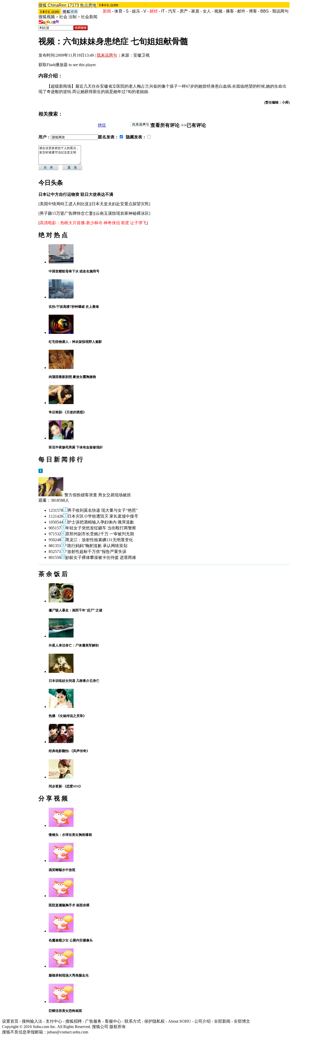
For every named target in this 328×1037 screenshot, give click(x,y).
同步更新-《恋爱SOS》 (66, 786)
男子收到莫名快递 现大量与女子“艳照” (102, 510)
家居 (195, 11)
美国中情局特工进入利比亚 (64, 204)
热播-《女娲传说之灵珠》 (67, 716)
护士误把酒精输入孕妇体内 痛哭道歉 (100, 522)
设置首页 (10, 1021)
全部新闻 (222, 1021)
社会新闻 (89, 17)
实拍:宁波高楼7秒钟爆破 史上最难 (74, 307)
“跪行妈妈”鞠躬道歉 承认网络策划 (96, 545)
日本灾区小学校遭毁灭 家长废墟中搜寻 (102, 516)
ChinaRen (57, 5)
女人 (207, 11)
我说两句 (280, 11)
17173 (73, 5)
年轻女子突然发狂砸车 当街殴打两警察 (100, 528)
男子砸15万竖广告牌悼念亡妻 (66, 213)
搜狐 (42, 5)
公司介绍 (202, 1021)
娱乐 (136, 11)
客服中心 (113, 1021)
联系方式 (133, 1021)
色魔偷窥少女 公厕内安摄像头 (71, 940)
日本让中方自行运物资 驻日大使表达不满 (75, 194)
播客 (230, 11)
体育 (118, 11)
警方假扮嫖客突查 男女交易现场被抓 (97, 495)
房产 (184, 11)
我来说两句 (107, 55)
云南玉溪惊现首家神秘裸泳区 (122, 213)
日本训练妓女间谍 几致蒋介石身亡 (74, 681)
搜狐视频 (46, 17)
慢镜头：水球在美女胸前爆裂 (70, 835)
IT (163, 11)
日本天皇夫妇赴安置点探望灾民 (120, 204)
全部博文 (242, 1021)
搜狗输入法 (32, 1021)
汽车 (172, 11)
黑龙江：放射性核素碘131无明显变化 (99, 540)
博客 (253, 11)
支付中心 (54, 1021)
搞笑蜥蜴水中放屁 (62, 870)
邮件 (241, 11)
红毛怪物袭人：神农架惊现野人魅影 (75, 342)
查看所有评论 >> (168, 125)
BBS (264, 11)
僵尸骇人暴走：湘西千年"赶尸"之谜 (75, 610)
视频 (218, 11)
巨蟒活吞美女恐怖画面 (65, 1011)
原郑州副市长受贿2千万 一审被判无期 (99, 534)
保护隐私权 (154, 1021)
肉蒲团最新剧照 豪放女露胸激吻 (72, 377)
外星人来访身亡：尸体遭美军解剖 (74, 645)
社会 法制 (68, 17)
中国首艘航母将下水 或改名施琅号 (74, 271)
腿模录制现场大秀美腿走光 (69, 975)
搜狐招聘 (73, 1021)
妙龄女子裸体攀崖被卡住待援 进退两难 (100, 557)
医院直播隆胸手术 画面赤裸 (69, 905)
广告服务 (93, 1021)
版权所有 (117, 1026)
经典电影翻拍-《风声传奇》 (69, 751)
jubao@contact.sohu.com (67, 1032)
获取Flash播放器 (53, 65)
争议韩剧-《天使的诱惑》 (67, 412)
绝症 (102, 125)
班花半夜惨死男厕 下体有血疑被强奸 (76, 447)
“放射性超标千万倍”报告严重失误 (95, 551)
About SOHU (179, 1021)
